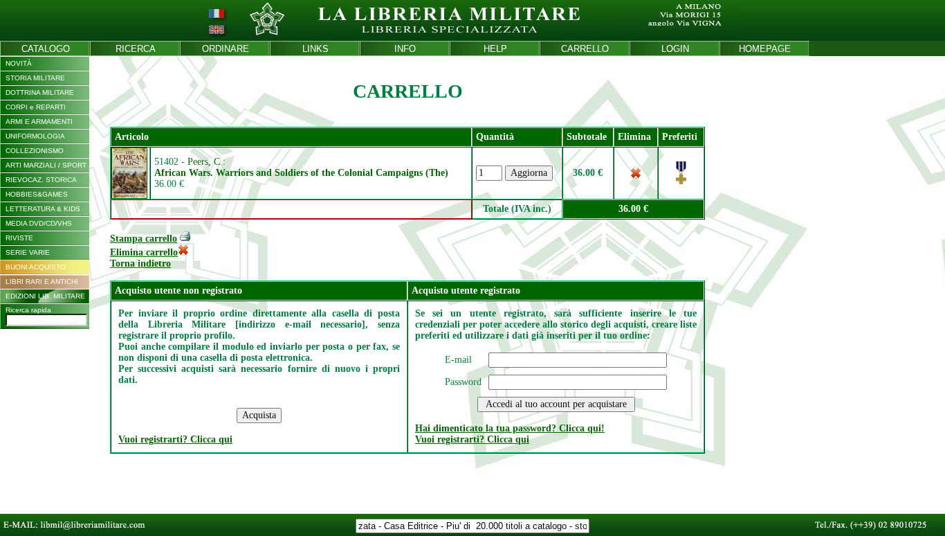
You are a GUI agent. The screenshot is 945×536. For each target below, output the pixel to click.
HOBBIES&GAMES (37, 194)
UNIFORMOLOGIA (35, 136)
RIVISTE (19, 238)
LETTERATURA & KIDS (43, 209)
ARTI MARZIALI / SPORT (46, 165)
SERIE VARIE (28, 252)
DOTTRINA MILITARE (40, 92)
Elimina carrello (144, 252)
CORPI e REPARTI (36, 107)
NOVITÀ (19, 63)
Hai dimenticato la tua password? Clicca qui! (510, 428)
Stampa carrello (143, 238)
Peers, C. (205, 162)
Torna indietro (140, 263)
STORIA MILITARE (35, 78)
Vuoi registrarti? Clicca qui (175, 439)
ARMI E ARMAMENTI (39, 121)
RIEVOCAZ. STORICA (41, 180)
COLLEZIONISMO (35, 150)
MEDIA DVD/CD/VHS (39, 223)
